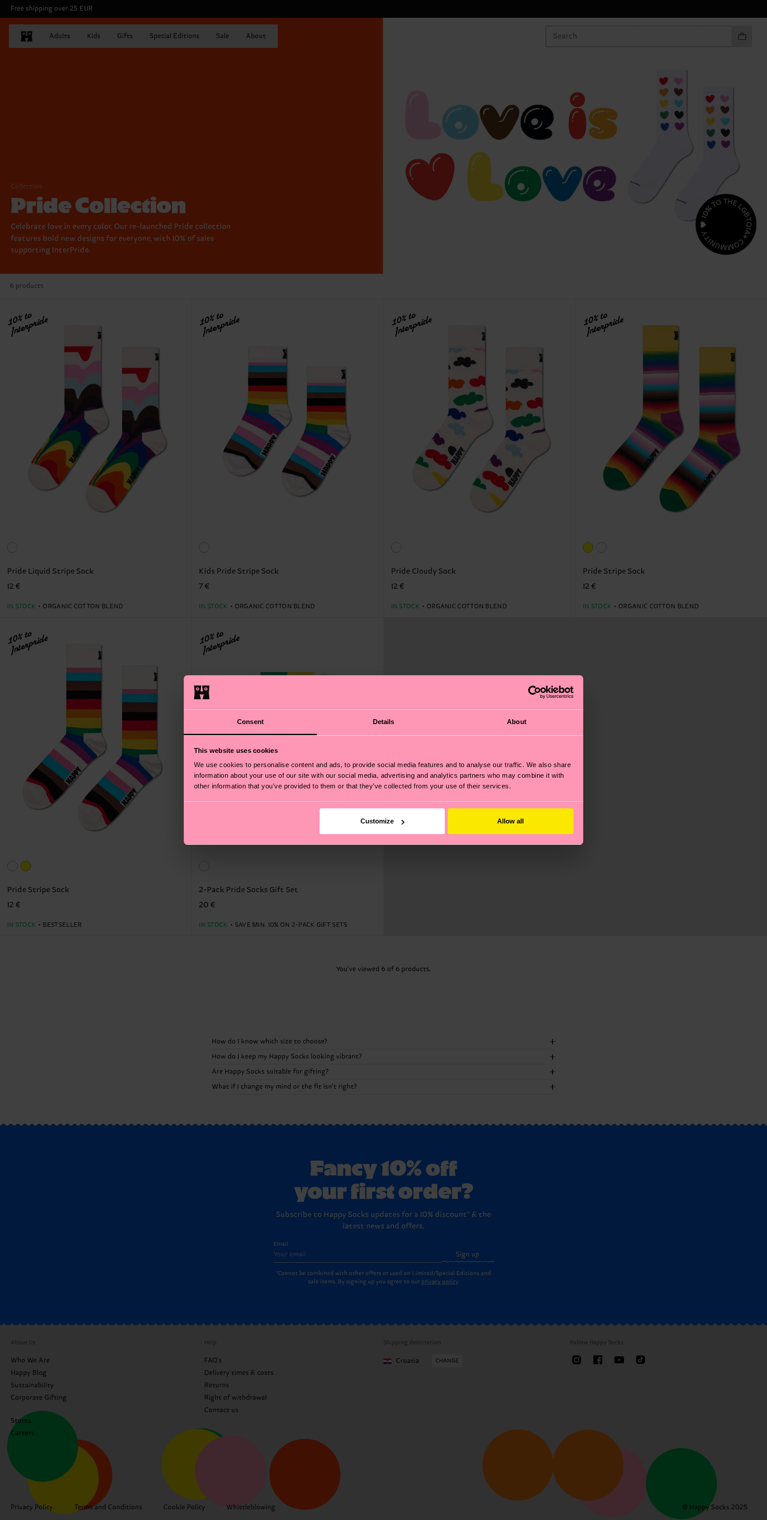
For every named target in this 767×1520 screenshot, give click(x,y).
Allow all (510, 821)
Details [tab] (384, 721)
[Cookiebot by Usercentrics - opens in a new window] (534, 692)
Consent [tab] (250, 721)
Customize (377, 821)
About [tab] (516, 721)
